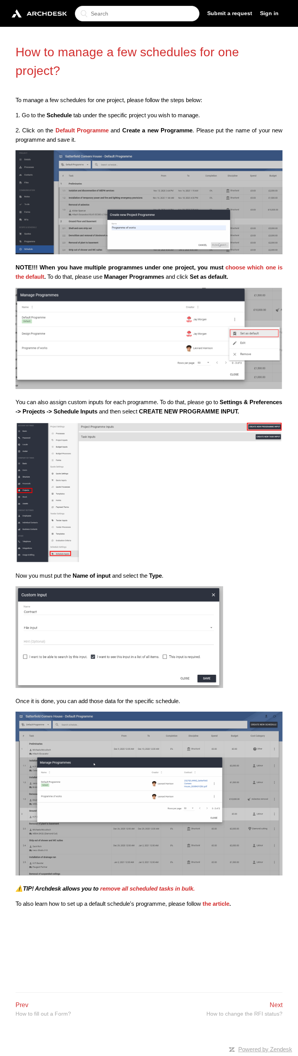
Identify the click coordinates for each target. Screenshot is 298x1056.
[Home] (39, 13)
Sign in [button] (269, 13)
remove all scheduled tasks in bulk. (147, 888)
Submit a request (229, 13)
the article (216, 903)
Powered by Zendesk (265, 1049)
